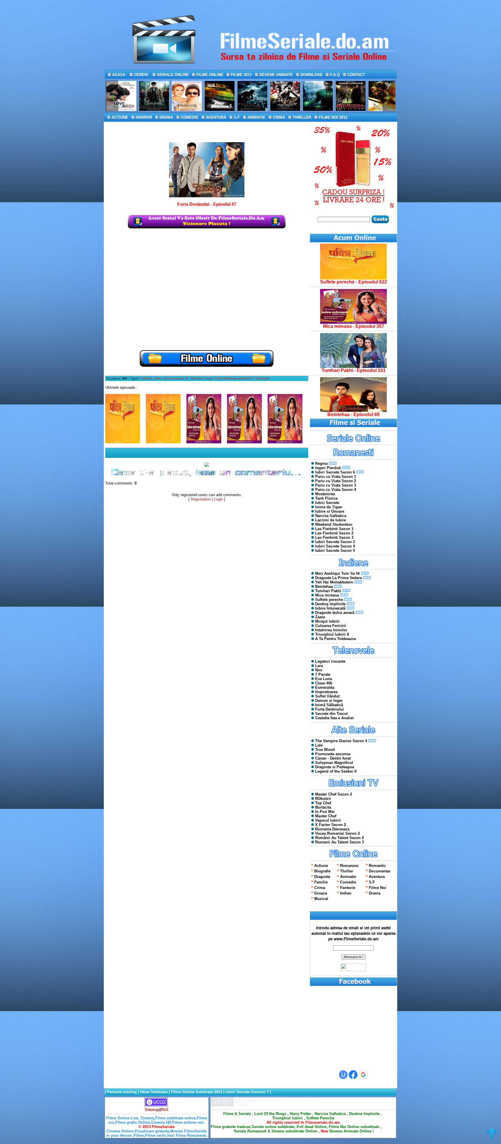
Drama (374, 893)
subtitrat (146, 378)
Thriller (346, 871)
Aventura (377, 876)
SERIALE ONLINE (172, 75)
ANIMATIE (255, 117)
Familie (321, 882)
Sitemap (152, 1109)
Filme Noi (377, 887)
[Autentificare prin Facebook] (353, 1074)
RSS (164, 1109)
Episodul (196, 378)
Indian (345, 893)
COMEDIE (188, 117)
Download (262, 378)
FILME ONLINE (209, 75)
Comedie (348, 882)
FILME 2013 (241, 75)
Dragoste (322, 876)
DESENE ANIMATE (275, 75)
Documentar (380, 871)
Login (218, 499)
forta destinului (173, 378)
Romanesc (349, 865)
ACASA (118, 75)
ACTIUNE (119, 117)
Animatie (348, 876)
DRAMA (165, 117)
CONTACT (355, 75)
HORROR (143, 117)
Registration (201, 499)
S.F (236, 117)
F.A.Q (334, 75)
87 (187, 378)
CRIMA (278, 117)
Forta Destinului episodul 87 (234, 378)
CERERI (140, 75)
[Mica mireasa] (353, 322)
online (157, 378)
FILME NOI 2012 (332, 117)
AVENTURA (215, 117)
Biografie (322, 871)
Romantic (377, 865)
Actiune (321, 865)
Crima (319, 887)
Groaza (320, 893)
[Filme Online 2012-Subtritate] (222, 1105)
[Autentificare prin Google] (363, 1074)
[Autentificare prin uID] (343, 1074)
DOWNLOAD (310, 75)
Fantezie (347, 887)
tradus (208, 378)
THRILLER (301, 117)
